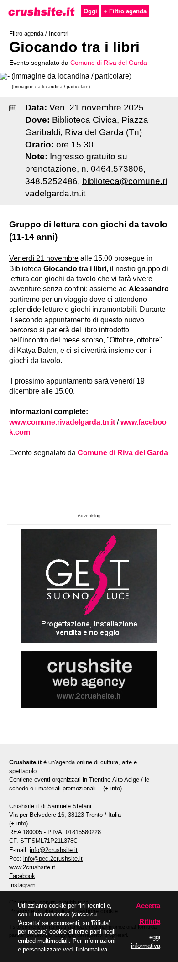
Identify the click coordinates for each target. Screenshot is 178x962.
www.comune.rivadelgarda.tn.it (62, 422)
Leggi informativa (145, 941)
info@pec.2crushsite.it (53, 858)
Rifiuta (149, 921)
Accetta (148, 905)
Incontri (58, 33)
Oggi (90, 11)
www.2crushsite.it (32, 867)
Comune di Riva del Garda (108, 62)
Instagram (22, 885)
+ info (112, 788)
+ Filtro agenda (125, 11)
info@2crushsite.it (54, 849)
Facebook (22, 876)
